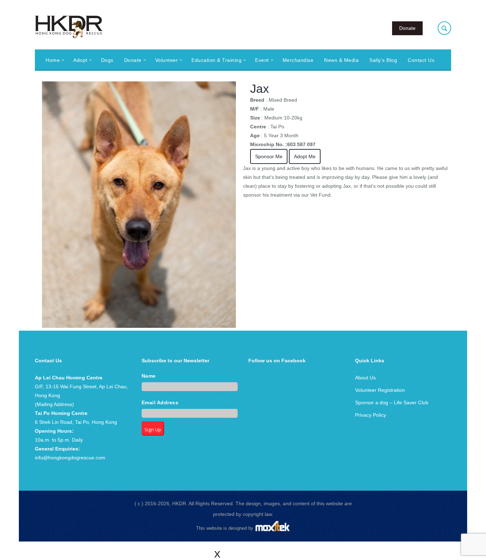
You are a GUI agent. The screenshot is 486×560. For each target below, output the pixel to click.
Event (262, 60)
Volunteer (166, 60)
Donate (407, 28)
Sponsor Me (268, 156)
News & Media (341, 60)
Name (149, 376)
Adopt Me (305, 156)
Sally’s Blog (383, 60)
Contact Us (421, 60)
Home (53, 60)
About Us (365, 377)
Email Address (160, 402)
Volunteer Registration (380, 390)
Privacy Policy (370, 415)
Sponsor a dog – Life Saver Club (391, 402)
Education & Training (216, 60)
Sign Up (152, 429)
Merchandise (298, 60)
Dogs (107, 60)
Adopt (80, 60)
